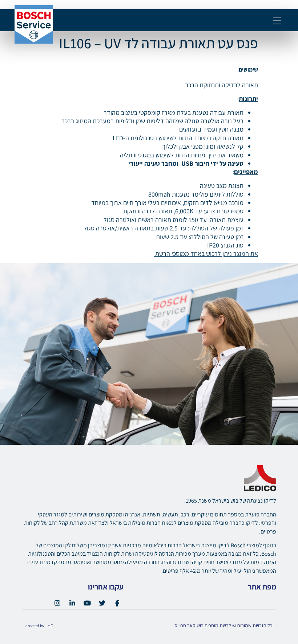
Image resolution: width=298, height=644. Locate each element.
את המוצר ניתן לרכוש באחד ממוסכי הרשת (206, 253)
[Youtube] (87, 602)
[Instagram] (57, 602)
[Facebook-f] (117, 602)
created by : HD (39, 626)
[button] (277, 21)
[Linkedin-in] (72, 602)
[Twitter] (102, 602)
